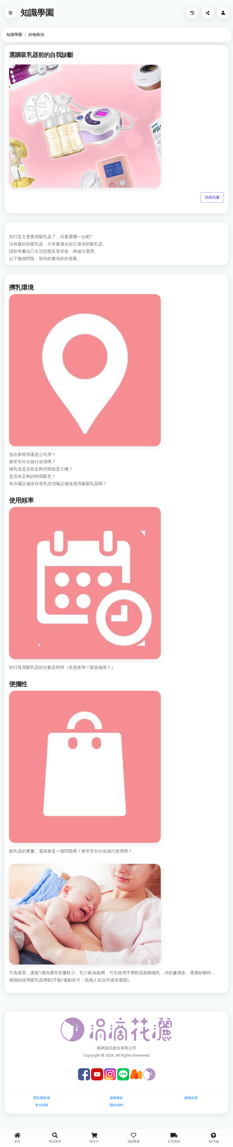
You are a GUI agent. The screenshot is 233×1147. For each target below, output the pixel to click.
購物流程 (191, 1098)
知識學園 (14, 34)
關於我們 (116, 1105)
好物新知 (36, 34)
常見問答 (42, 1105)
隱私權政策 (41, 1098)
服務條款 (116, 1098)
